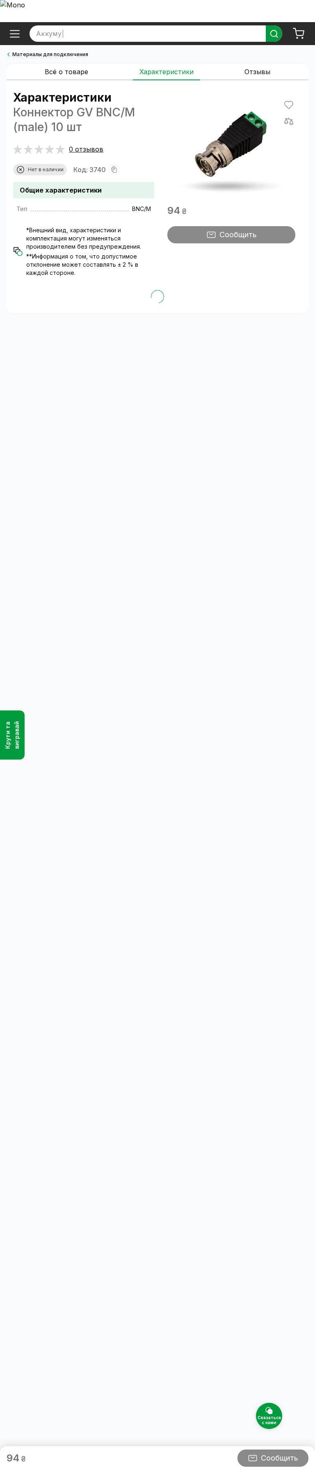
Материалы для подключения (50, 54)
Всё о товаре (66, 72)
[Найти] (274, 33)
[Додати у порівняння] (288, 121)
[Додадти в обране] (288, 104)
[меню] (15, 33)
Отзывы (257, 72)
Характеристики (166, 72)
